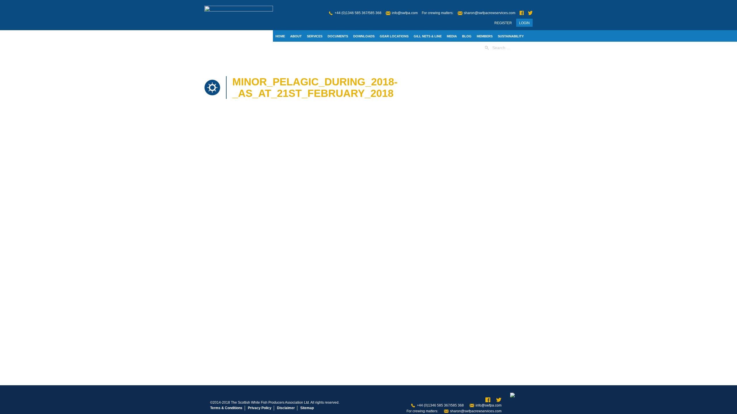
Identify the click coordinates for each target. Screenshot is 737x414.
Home (280, 36)
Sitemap (307, 408)
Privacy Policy (259, 408)
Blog (467, 36)
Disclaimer (286, 408)
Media (452, 36)
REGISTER (503, 23)
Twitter (530, 13)
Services (314, 36)
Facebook (521, 13)
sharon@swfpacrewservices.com (489, 13)
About (296, 36)
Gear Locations (394, 36)
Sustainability (511, 36)
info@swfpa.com (405, 13)
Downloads (364, 36)
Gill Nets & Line (428, 36)
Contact (283, 48)
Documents (338, 36)
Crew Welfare (309, 48)
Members (485, 36)
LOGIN (524, 23)
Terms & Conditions (226, 408)
